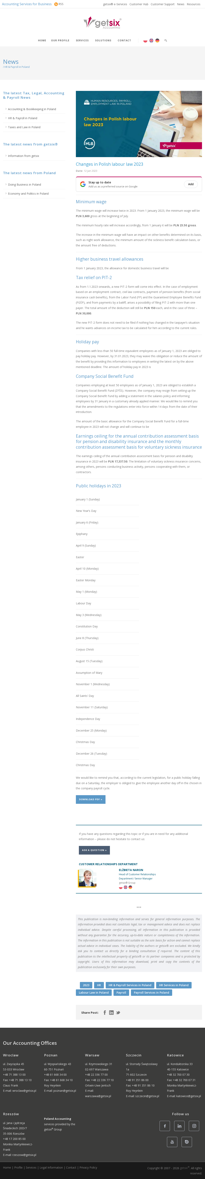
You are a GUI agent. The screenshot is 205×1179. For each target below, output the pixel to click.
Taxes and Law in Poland (24, 127)
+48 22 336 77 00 (96, 1074)
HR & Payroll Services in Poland (130, 985)
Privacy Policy (88, 1167)
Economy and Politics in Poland (28, 193)
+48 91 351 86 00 (137, 1080)
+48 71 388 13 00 (14, 1074)
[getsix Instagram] (195, 1131)
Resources (193, 4)
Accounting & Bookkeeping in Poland (32, 109)
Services (82, 40)
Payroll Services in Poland (151, 992)
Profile (18, 1167)
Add (191, 184)
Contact (124, 40)
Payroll (121, 992)
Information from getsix (23, 156)
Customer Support (163, 4)
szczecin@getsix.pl (147, 1096)
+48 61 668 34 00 (55, 1074)
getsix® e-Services (115, 4)
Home (42, 40)
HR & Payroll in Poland (22, 118)
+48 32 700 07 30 (178, 1074)
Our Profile (60, 40)
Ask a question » (94, 850)
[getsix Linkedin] (180, 1131)
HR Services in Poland (174, 985)
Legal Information (51, 1167)
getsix (185, 1168)
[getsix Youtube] (173, 1147)
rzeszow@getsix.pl (24, 1155)
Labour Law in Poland (94, 992)
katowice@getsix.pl (188, 1096)
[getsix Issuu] (188, 1147)
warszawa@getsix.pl (98, 1096)
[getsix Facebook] (166, 1131)
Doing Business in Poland (24, 184)
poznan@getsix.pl (64, 1091)
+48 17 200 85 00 (14, 1139)
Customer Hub (139, 4)
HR (99, 985)
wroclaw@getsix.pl (24, 1091)
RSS (60, 4)
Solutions (103, 40)
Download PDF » (90, 799)
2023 (86, 985)
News (180, 4)
